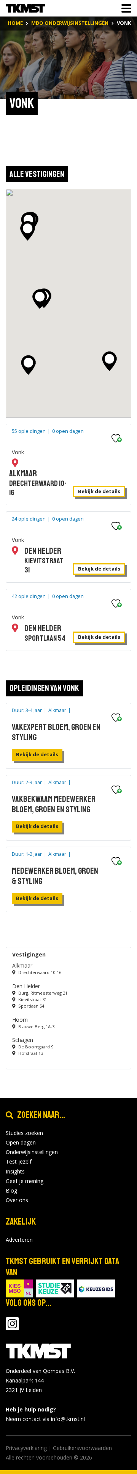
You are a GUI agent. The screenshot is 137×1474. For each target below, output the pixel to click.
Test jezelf (19, 1161)
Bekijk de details (99, 491)
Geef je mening (24, 1181)
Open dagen (21, 1142)
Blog (11, 1190)
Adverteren (19, 1239)
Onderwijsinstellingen (32, 1152)
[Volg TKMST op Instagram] (12, 1327)
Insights (15, 1171)
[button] (28, 365)
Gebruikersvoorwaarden (82, 1447)
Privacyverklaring (26, 1447)
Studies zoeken (24, 1132)
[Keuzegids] (96, 1287)
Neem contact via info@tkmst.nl (45, 1419)
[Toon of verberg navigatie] (124, 8)
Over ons (17, 1200)
